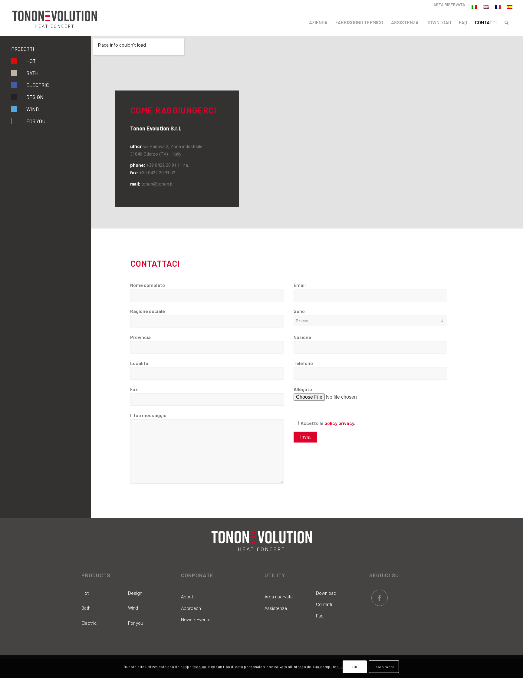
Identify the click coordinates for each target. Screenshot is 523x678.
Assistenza (276, 608)
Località (139, 363)
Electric (37, 85)
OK (354, 666)
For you (135, 623)
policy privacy (339, 423)
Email (300, 285)
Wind (32, 109)
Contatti (324, 604)
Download (326, 593)
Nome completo (147, 285)
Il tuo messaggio (148, 415)
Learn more (384, 666)
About (187, 597)
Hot (31, 61)
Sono (299, 311)
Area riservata (279, 597)
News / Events (195, 619)
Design (35, 97)
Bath (32, 73)
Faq (320, 616)
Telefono (303, 363)
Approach (191, 608)
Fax (134, 389)
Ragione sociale (147, 311)
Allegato (303, 389)
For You (35, 121)
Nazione (302, 337)
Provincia (140, 337)
